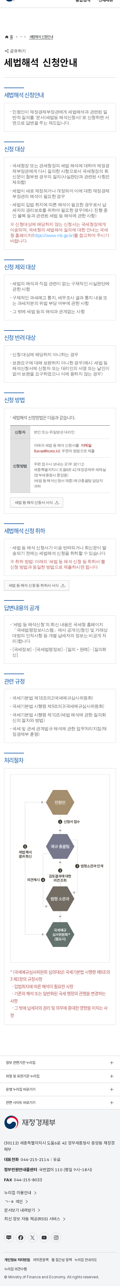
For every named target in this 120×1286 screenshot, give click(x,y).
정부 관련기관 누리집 (20, 1063)
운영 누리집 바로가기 (20, 1089)
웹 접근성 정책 (61, 1260)
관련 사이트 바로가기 (20, 1102)
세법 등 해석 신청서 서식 (34, 502)
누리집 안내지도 (85, 1260)
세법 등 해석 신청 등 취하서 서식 (34, 585)
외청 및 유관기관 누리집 (22, 1076)
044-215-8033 (28, 1179)
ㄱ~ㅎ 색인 (13, 1201)
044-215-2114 (35, 1159)
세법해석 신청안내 (41, 37)
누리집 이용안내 (17, 1192)
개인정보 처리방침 (17, 1260)
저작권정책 (40, 1260)
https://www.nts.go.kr (52, 235)
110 (58, 1169)
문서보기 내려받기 (19, 1210)
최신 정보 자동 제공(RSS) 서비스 (32, 1218)
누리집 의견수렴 (15, 1269)
